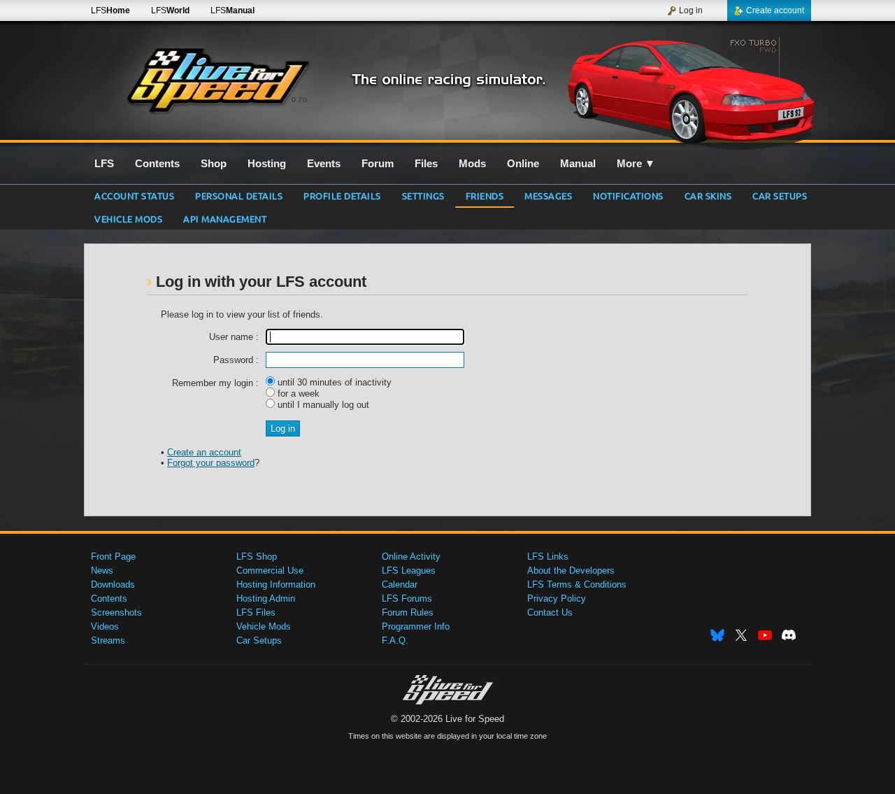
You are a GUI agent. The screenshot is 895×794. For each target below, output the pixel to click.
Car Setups (259, 640)
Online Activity (411, 556)
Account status (134, 195)
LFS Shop (256, 556)
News (102, 570)
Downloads (113, 584)
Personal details (238, 195)
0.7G (300, 100)
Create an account (204, 452)
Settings (423, 195)
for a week (297, 393)
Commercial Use (269, 570)
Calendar (399, 584)
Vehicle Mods (128, 219)
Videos (105, 626)
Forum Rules (408, 612)
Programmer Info (416, 626)
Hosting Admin (265, 598)
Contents (109, 598)
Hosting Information (275, 584)
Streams (108, 640)
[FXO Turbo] (691, 89)
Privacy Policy (556, 598)
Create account (775, 10)
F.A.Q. (395, 640)
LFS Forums (407, 598)
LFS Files (255, 612)
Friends (485, 195)
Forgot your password (211, 463)
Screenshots (116, 612)
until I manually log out (322, 404)
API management (224, 219)
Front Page (113, 556)
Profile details (342, 195)
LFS (110, 10)
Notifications (628, 195)
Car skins (708, 195)
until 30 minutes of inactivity (333, 382)
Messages (548, 195)
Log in (691, 10)
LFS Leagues (409, 570)
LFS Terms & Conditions (576, 584)
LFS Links (547, 556)
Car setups (779, 195)
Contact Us (550, 612)
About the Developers (571, 570)
